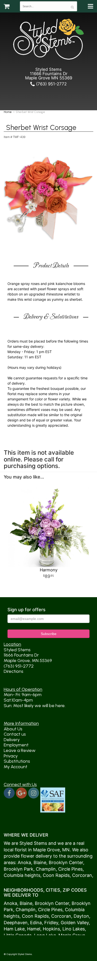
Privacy (11, 756)
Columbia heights (22, 875)
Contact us (15, 734)
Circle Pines (70, 869)
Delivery (12, 739)
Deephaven (16, 922)
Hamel (33, 928)
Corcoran (82, 875)
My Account (15, 766)
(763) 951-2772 (51, 83)
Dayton (81, 916)
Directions (13, 671)
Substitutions (17, 761)
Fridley (51, 922)
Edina (36, 922)
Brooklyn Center (66, 862)
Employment (16, 745)
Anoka (24, 862)
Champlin (46, 869)
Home (8, 112)
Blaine (40, 862)
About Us (13, 729)
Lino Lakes (73, 928)
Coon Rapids (56, 875)
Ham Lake (14, 928)
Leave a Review (20, 750)
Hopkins (51, 928)
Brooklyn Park (18, 869)
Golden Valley (75, 922)
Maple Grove (46, 849)
